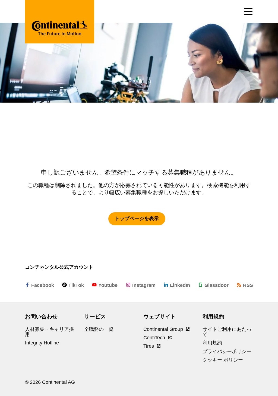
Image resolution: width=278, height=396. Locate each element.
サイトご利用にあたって (227, 332)
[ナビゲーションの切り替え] (248, 11)
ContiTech (154, 337)
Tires (149, 346)
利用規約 (212, 343)
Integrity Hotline (42, 343)
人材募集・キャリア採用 (49, 332)
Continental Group (163, 329)
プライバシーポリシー (227, 351)
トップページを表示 (137, 218)
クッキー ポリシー (223, 360)
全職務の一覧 (98, 329)
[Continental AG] (59, 21)
